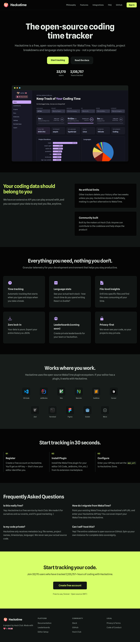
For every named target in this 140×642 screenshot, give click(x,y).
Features (84, 5)
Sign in (132, 5)
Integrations (98, 5)
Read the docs (82, 60)
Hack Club (76, 632)
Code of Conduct (114, 627)
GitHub (119, 5)
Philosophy (71, 5)
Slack (74, 623)
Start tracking (58, 60)
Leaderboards (44, 627)
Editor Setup (43, 632)
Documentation (44, 623)
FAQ (110, 5)
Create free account (70, 585)
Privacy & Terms (114, 623)
